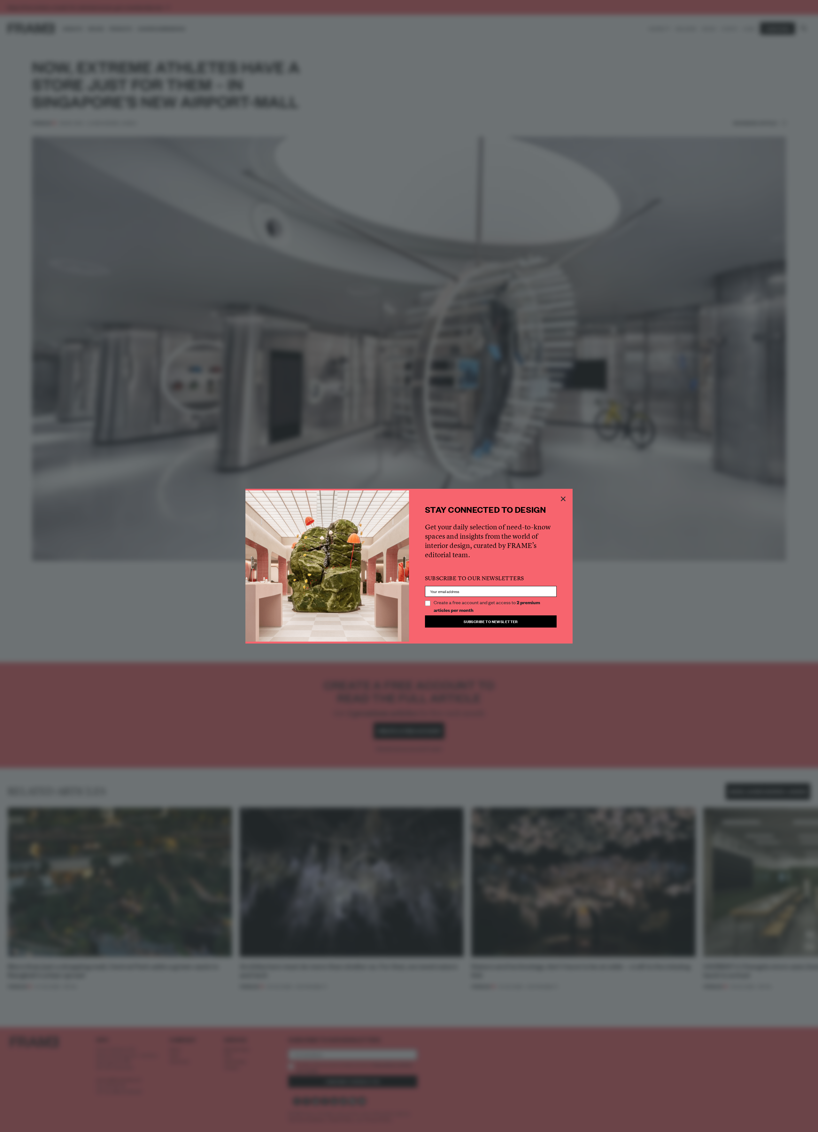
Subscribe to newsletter (491, 621)
